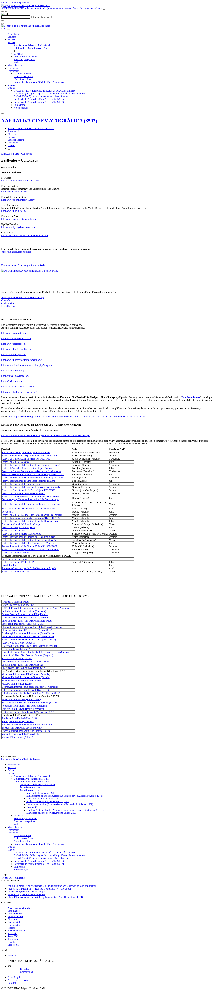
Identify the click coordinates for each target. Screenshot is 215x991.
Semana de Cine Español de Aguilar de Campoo (26, 452)
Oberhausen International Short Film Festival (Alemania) (30, 686)
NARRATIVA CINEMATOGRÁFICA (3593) (49, 120)
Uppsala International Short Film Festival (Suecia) (26, 731)
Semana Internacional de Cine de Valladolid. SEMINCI (29, 546)
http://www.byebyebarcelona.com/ (18, 227)
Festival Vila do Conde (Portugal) (18, 642)
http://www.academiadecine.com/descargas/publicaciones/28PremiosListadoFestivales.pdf (45, 435)
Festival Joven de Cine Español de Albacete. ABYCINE (30, 455)
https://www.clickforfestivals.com (17, 386)
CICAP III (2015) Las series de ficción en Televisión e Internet (45, 90)
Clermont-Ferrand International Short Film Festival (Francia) (32, 627)
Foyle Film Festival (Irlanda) (16, 649)
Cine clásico (14, 910)
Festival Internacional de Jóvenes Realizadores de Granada (31, 487)
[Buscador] (103, 9)
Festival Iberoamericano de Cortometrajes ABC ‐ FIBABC (31, 518)
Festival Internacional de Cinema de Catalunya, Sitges (28, 537)
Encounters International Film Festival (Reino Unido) (28, 636)
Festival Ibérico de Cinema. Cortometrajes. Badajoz (27, 468)
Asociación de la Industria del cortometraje (22, 297)
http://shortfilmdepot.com (13, 354)
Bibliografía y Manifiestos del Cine (31, 48)
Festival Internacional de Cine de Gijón (21, 484)
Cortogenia (7, 511)
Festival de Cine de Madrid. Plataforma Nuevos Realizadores (32, 514)
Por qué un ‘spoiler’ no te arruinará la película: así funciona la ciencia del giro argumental (52, 886)
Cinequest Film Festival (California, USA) (23, 623)
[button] (11, 42)
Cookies (12, 983)
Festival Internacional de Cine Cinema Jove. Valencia (28, 543)
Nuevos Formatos (16, 930)
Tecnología (13, 944)
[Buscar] (2, 20)
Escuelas (18, 53)
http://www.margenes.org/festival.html (20, 180)
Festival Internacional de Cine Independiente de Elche (28, 480)
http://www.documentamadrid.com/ (18, 219)
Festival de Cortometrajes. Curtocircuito (21, 533)
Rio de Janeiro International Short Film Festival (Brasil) (29, 702)
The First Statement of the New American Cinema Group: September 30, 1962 (65, 810)
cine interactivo (15, 916)
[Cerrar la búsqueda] (2, 23)
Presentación (14, 34)
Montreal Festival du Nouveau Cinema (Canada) (26, 677)
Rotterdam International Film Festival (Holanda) (25, 705)
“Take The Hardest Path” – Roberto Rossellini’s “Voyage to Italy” (40, 888)
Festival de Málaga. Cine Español (18, 527)
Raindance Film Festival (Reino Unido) (21, 699)
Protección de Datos (18, 980)
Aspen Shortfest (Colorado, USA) (18, 605)
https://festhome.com (11, 381)
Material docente (16, 65)
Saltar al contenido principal (15, 2)
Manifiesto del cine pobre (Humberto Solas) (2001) (51, 812)
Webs (16, 62)
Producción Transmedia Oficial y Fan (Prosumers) (39, 82)
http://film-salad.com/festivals (16, 251)
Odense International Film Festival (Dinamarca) (25, 690)
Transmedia (13, 68)
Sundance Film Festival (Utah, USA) (20, 718)
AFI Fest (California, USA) (15, 601)
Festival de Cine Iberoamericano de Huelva (23, 493)
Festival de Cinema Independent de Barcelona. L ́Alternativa (31, 471)
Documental (14, 922)
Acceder (12, 955)
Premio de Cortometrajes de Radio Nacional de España (29, 568)
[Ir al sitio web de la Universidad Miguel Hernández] (25, 5)
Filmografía (19, 104)
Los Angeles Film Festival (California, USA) (24, 668)
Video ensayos (21, 107)
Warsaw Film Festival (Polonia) (17, 737)
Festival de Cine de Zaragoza (16, 552)
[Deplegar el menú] (9, 149)
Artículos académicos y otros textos (37, 784)
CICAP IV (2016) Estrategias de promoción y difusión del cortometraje (49, 93)
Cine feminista (15, 913)
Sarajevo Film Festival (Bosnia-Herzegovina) (24, 708)
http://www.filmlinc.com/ (13, 210)
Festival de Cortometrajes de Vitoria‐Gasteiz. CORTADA (30, 549)
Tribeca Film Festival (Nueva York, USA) (22, 727)
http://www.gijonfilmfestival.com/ (18, 199)
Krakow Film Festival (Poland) (17, 658)
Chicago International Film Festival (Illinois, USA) (27, 620)
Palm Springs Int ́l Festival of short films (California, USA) (31, 693)
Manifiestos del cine (30, 787)
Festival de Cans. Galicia (14, 530)
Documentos (14, 925)
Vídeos (11, 85)
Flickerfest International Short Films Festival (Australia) (29, 645)
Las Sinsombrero (22, 73)
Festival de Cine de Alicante (15, 462)
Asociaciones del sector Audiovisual (32, 45)
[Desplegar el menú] (5, 11)
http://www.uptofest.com (13, 333)
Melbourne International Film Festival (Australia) (26, 674)
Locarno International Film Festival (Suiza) (23, 664)
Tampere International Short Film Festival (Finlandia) (28, 724)
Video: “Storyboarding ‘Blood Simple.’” (28, 891)
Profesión (12, 933)
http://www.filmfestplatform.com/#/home (21, 359)
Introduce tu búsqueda (42, 17)
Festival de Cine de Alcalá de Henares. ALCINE (26, 458)
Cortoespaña (7, 303)
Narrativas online (22, 79)
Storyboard (13, 939)
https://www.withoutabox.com (16, 338)
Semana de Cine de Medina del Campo (21, 524)
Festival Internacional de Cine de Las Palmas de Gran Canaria (32, 504)
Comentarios (26, 972)
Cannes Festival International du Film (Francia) (25, 614)
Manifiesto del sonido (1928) (40, 793)
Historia (11, 927)
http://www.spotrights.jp (13, 370)
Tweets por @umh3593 (13, 877)
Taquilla (12, 942)
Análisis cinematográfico (20, 908)
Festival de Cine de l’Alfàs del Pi (18, 562)
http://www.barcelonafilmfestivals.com (20, 759)
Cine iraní (12, 919)
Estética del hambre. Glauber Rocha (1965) (47, 801)
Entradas (24, 969)
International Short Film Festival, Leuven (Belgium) (27, 655)
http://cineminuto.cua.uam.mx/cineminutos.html (24, 235)
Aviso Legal (14, 977)
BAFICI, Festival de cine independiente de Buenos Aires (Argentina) (36, 608)
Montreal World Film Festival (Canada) (21, 680)
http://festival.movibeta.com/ (15, 376)
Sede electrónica (13, 8)
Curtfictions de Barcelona (14, 559)
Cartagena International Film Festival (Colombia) (26, 617)
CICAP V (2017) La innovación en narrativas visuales (41, 96)
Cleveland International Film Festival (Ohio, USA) (27, 630)
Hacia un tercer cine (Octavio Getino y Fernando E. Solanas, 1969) (59, 804)
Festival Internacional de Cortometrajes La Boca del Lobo (30, 521)
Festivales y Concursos (25, 56)
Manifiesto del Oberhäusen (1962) (43, 798)
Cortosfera (6, 300)
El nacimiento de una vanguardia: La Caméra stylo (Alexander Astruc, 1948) (64, 795)
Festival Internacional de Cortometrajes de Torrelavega (29, 540)
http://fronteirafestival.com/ (14, 191)
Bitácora (12, 36)
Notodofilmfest (9, 565)
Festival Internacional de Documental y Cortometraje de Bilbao (33, 477)
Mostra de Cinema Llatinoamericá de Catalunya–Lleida (29, 508)
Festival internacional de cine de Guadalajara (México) (29, 639)
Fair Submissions (191, 397)
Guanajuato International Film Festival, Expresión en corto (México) (35, 652)
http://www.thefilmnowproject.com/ (19, 392)
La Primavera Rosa (23, 76)
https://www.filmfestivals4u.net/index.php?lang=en (26, 365)
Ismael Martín (8, 306)
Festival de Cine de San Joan (16, 571)
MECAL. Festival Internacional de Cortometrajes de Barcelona (33, 474)
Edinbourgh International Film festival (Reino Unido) (28, 633)
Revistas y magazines (24, 59)
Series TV (13, 936)
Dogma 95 (31, 807)
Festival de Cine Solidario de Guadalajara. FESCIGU (28, 490)
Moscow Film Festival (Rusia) (17, 683)
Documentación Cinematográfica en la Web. (23, 265)
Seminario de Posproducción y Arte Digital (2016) (39, 99)
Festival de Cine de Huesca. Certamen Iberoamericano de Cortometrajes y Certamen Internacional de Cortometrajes (30, 498)
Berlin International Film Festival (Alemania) (24, 611)
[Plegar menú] (8, 29)
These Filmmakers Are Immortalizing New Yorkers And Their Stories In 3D (45, 897)
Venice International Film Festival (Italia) (22, 734)
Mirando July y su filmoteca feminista (26, 894)
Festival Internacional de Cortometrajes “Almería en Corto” (31, 465)
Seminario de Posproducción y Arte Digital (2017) (39, 102)
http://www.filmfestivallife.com (16, 349)
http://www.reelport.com (13, 343)
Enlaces (11, 39)
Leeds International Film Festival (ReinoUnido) (25, 661)
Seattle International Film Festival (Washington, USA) (28, 712)
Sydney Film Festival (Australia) (18, 721)
